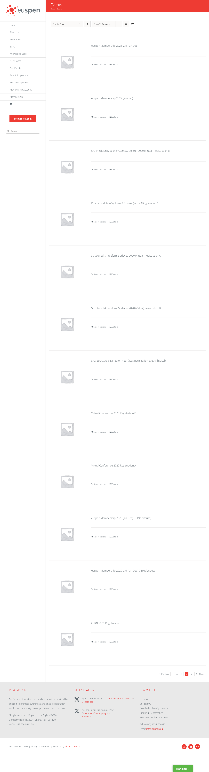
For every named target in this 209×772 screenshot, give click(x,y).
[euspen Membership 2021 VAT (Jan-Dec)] (67, 62)
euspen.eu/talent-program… (97, 713)
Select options (100, 64)
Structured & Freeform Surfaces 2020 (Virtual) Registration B (126, 308)
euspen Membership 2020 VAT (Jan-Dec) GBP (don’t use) (123, 570)
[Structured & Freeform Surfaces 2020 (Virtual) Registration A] (67, 272)
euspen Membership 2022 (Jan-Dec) (112, 98)
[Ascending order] (87, 24)
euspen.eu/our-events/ (121, 698)
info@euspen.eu (154, 728)
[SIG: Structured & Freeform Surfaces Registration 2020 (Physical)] (67, 377)
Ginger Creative (72, 746)
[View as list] (132, 24)
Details (115, 64)
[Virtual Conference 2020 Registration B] (67, 429)
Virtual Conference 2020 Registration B (113, 413)
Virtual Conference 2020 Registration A (113, 465)
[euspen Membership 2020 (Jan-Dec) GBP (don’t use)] (67, 534)
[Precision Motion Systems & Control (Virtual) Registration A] (67, 219)
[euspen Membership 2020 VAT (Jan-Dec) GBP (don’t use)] (67, 587)
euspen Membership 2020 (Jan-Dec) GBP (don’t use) (121, 518)
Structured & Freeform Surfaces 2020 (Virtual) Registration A (126, 255)
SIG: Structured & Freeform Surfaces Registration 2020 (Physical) (128, 360)
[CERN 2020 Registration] (67, 639)
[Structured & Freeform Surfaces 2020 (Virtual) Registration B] (67, 324)
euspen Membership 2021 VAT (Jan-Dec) (114, 45)
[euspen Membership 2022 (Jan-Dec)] (67, 114)
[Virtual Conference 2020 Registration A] (67, 482)
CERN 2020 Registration (105, 623)
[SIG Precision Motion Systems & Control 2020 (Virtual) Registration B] (67, 167)
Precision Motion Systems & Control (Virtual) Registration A (124, 203)
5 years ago (87, 701)
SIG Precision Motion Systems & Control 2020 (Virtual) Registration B (130, 151)
